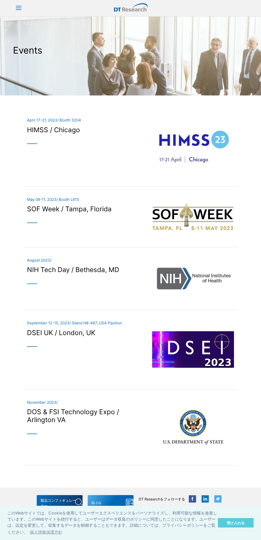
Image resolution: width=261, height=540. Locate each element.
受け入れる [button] (236, 523)
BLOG (96, 503)
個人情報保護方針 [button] (46, 532)
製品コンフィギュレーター (58, 503)
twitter (218, 499)
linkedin (205, 499)
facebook (192, 499)
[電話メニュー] (18, 8)
